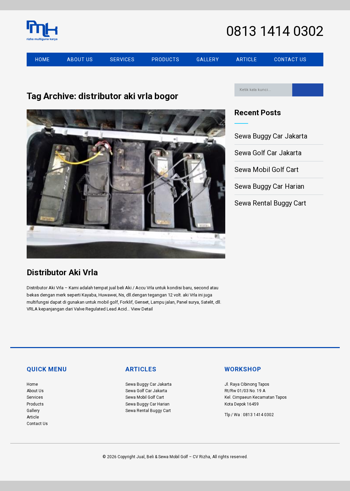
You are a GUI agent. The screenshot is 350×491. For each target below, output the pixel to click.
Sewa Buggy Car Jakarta (270, 136)
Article (246, 59)
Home (42, 59)
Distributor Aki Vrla (62, 272)
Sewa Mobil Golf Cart (266, 169)
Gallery (208, 59)
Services (122, 59)
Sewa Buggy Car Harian (269, 186)
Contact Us (290, 59)
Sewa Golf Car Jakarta (267, 153)
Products (165, 59)
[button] (307, 89)
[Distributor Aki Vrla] (126, 263)
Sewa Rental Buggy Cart (270, 203)
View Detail (142, 308)
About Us (80, 59)
